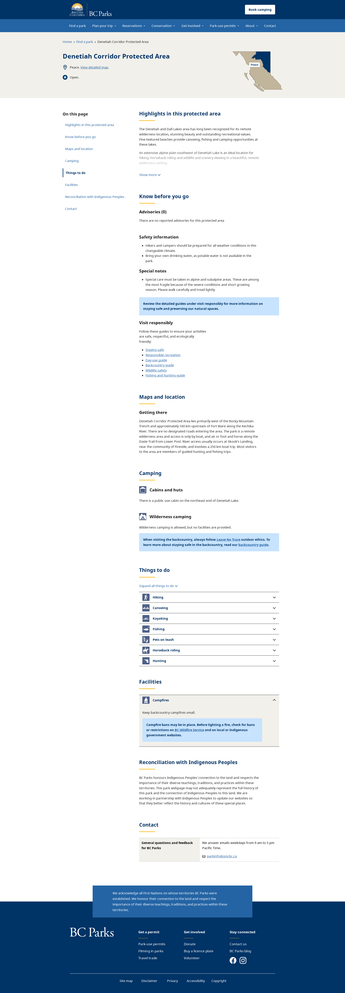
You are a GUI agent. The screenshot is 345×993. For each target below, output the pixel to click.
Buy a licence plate (198, 951)
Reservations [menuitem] (132, 26)
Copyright (218, 981)
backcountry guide (253, 545)
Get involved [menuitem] (190, 26)
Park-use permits (151, 944)
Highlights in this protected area (89, 125)
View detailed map (94, 67)
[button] (209, 597)
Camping (72, 161)
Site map (126, 981)
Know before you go (80, 137)
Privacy (172, 981)
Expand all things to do (157, 586)
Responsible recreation (163, 355)
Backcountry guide (160, 365)
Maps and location (79, 149)
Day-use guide (156, 360)
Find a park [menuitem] (77, 26)
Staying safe (155, 350)
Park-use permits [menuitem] (223, 26)
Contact (71, 209)
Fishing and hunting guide (165, 375)
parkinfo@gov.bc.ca (222, 856)
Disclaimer (149, 981)
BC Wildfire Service (189, 730)
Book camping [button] (260, 9)
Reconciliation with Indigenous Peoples (94, 197)
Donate (190, 944)
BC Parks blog (240, 951)
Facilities (71, 185)
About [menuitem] (250, 26)
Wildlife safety (156, 370)
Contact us (238, 944)
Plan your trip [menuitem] (102, 26)
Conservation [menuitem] (162, 26)
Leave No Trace (228, 539)
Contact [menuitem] (270, 26)
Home (67, 42)
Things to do (75, 173)
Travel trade (147, 958)
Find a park (84, 42)
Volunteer (192, 958)
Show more (148, 175)
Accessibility (196, 981)
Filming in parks (150, 951)
